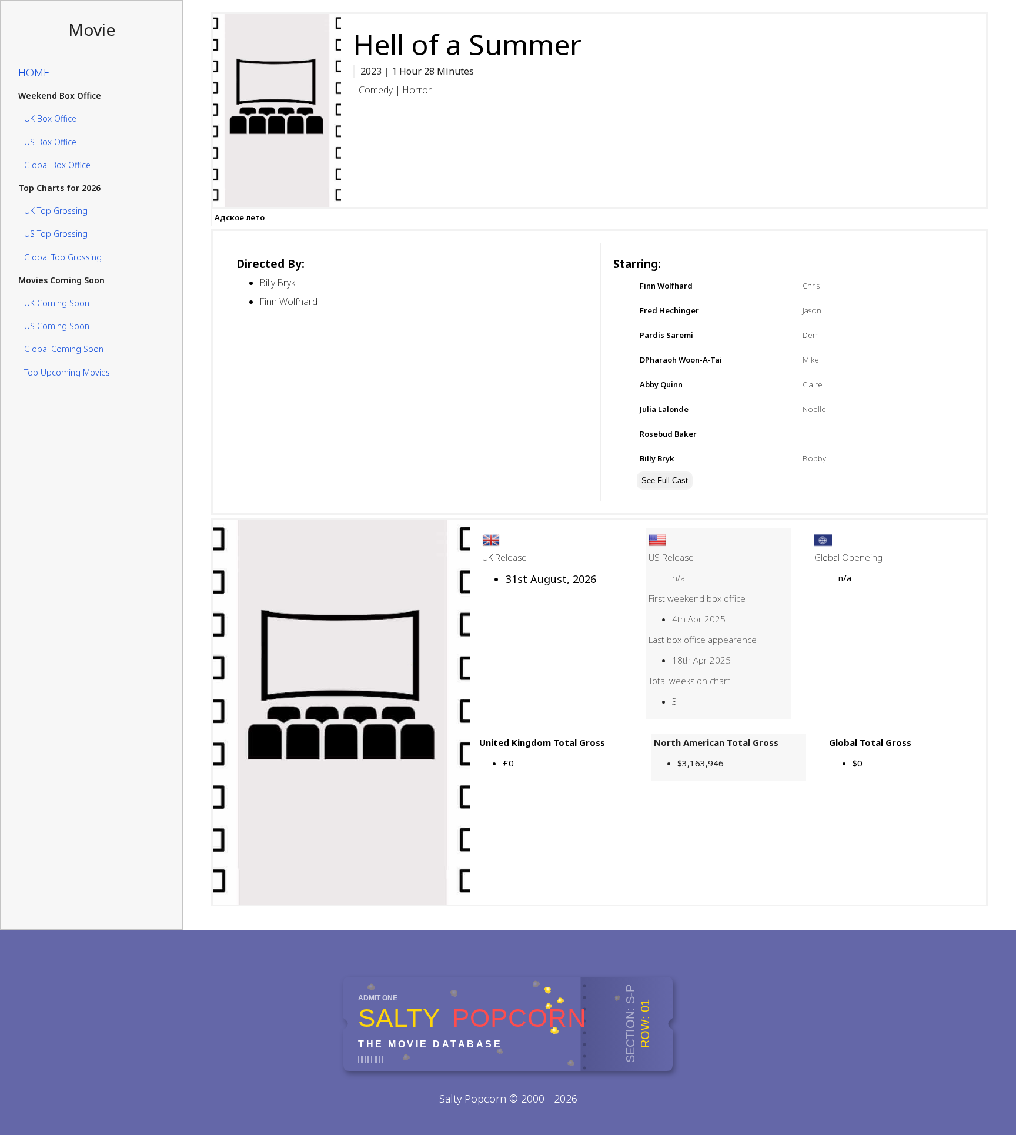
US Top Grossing (56, 234)
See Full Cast (664, 480)
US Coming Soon (56, 326)
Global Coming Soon (63, 349)
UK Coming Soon (56, 303)
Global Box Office (57, 164)
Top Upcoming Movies (67, 372)
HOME (33, 72)
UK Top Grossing (56, 210)
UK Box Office (50, 119)
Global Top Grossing (63, 257)
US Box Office (50, 142)
